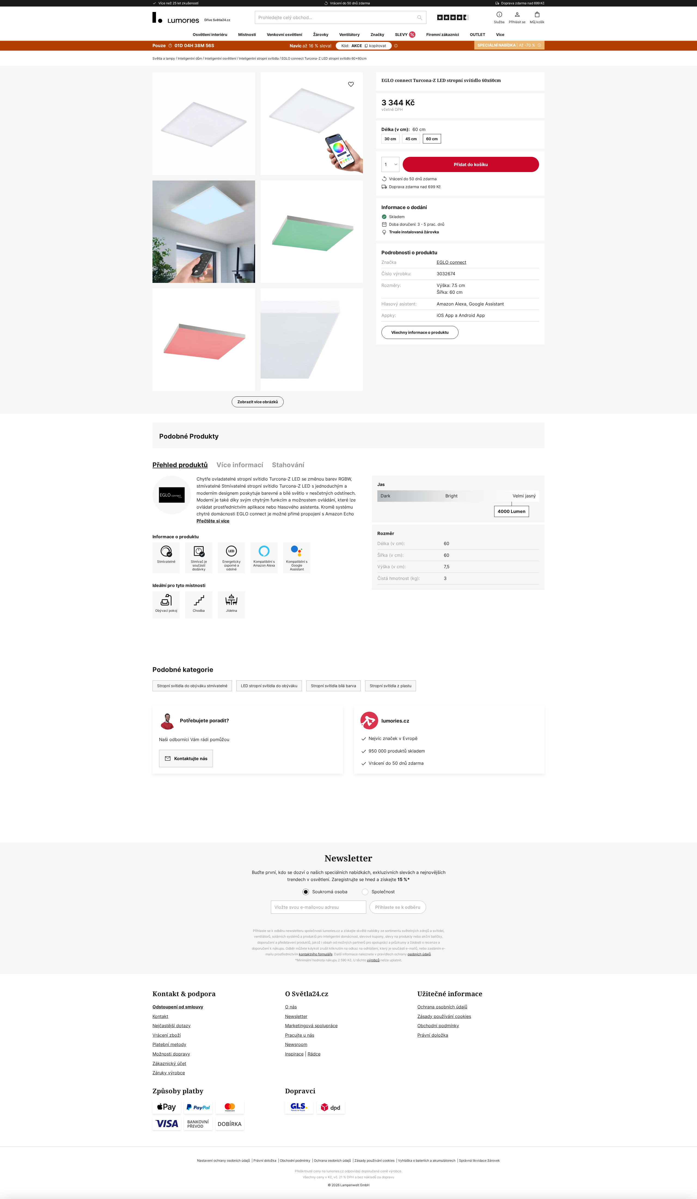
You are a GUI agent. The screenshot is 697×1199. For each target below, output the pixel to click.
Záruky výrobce (168, 1073)
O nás (291, 1007)
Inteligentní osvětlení (220, 58)
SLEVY (401, 34)
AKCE (363, 45)
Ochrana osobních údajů (442, 1007)
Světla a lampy (163, 58)
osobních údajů (419, 954)
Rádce (314, 1054)
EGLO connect (451, 262)
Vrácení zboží (166, 1035)
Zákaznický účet (169, 1063)
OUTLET (477, 34)
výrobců (373, 960)
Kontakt (160, 1016)
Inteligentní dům (190, 58)
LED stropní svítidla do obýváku (269, 685)
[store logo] (191, 17)
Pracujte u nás (299, 1035)
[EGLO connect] (171, 495)
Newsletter (296, 1016)
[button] (203, 232)
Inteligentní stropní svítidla (259, 58)
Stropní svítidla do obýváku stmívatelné (192, 685)
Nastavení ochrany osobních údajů (223, 1160)
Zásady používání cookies (444, 1016)
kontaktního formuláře (315, 954)
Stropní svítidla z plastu (390, 685)
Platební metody (169, 1044)
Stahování (288, 465)
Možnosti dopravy (171, 1054)
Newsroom (296, 1044)
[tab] (180, 465)
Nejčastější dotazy (171, 1026)
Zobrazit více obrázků (257, 401)
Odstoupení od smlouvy (177, 1007)
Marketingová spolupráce (311, 1026)
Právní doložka (432, 1035)
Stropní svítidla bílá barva (333, 685)
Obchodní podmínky (438, 1026)
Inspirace (294, 1054)
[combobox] (340, 17)
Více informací (239, 465)
